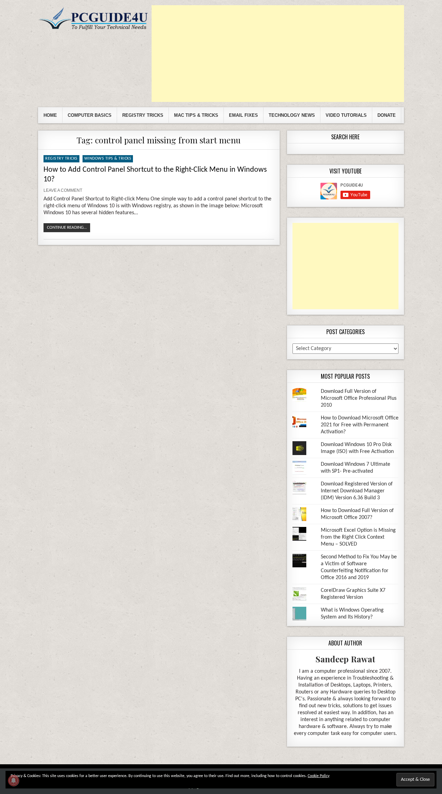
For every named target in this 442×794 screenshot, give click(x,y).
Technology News (292, 115)
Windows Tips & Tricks (108, 159)
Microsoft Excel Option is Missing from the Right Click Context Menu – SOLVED (358, 537)
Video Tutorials (346, 115)
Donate (386, 115)
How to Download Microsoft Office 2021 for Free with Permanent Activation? (359, 425)
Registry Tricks (142, 115)
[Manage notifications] (13, 780)
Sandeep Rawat (345, 658)
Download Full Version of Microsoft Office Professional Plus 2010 (358, 398)
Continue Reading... (67, 227)
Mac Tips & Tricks (196, 115)
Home (50, 115)
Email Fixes (243, 115)
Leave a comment (63, 190)
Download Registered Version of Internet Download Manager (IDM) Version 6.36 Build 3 (357, 491)
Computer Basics (90, 115)
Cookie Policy (318, 776)
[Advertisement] (278, 53)
